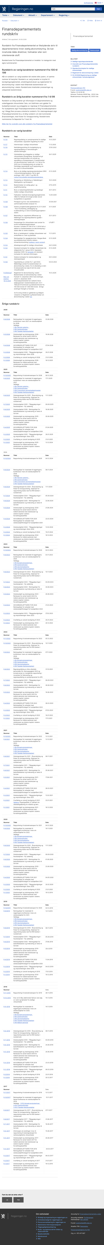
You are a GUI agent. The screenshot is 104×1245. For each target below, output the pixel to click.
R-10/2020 (7, 825)
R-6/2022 (7, 685)
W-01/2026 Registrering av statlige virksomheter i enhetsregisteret (84, 76)
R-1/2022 (7, 718)
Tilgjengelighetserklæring (47, 1227)
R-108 (6, 207)
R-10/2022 (7, 643)
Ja (7, 1200)
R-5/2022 (7, 692)
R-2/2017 (7, 1160)
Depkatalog (84, 1226)
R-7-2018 (7, 1040)
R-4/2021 (7, 788)
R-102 (6, 248)
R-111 (5, 190)
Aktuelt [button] (31, 15)
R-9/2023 (7, 555)
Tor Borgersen (88, 1217)
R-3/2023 (7, 613)
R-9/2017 (7, 1110)
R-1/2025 (7, 442)
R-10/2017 (7, 1097)
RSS (39, 1238)
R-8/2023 (7, 572)
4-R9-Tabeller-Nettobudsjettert (23, 392)
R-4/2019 (7, 959)
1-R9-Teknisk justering (21, 386)
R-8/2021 (7, 756)
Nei (18, 1200)
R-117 (5, 144)
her (31, 297)
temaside (31, 252)
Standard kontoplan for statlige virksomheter (83, 69)
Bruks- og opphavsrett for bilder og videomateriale (50, 1230)
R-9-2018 (7, 1006)
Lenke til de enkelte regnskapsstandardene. (28, 177)
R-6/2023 (7, 587)
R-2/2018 (7, 1074)
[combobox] (73, 8)
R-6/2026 (7, 319)
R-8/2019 (7, 928)
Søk (98, 9)
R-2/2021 (7, 800)
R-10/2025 (7, 375)
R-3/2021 (7, 795)
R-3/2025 (7, 434)
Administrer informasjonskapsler (49, 1225)
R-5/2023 (7, 594)
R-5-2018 (7, 1052)
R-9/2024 (7, 470)
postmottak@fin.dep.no (83, 90)
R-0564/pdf (8, 273)
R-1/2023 (7, 623)
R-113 (5, 180)
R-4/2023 (7, 605)
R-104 (6, 238)
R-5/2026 (7, 334)
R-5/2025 (7, 416)
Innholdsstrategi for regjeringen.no (50, 1220)
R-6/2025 (7, 409)
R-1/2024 (7, 535)
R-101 (5, 257)
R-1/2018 (7, 1077)
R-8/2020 (7, 845)
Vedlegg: (16, 802)
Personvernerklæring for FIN (80, 1230)
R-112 (5, 185)
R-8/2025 (7, 395)
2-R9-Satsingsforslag (20, 388)
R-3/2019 (7, 966)
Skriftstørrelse (88, 3)
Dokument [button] (18, 15)
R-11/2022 (7, 638)
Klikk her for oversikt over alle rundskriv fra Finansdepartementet (27, 124)
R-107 (6, 215)
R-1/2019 (7, 974)
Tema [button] (5, 15)
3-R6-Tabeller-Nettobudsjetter (23, 331)
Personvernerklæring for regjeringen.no (52, 1222)
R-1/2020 (7, 892)
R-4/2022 (7, 703)
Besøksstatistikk (43, 1234)
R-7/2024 (7, 496)
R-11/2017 (7, 1092)
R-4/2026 (7, 345)
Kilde (91, 20)
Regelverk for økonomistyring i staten (85, 73)
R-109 (6, 202)
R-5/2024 (7, 508)
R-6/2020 (7, 859)
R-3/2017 (7, 1155)
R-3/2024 (7, 527)
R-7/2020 (7, 854)
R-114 (5, 171)
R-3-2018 (7, 1069)
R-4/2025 (7, 427)
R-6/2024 (7, 501)
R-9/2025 (7, 378)
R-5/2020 (7, 866)
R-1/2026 (7, 360)
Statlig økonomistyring (80, 50)
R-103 (6, 245)
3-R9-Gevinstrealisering (21, 567)
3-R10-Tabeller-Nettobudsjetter (23, 1107)
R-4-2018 (7, 1062)
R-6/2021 (7, 770)
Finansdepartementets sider (90, 1214)
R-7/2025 (7, 404)
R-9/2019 (7, 911)
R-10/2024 (7, 458)
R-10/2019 (7, 908)
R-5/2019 (7, 948)
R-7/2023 (7, 582)
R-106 (6, 222)
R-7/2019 (7, 937)
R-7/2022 (7, 680)
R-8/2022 (7, 669)
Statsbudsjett (94, 50)
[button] (15, 21)
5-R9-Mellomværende (20, 1022)
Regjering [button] (63, 15)
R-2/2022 (7, 715)
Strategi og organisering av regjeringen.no (52, 1217)
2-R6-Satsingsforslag (20, 329)
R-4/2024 (7, 519)
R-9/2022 (7, 652)
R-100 (6, 262)
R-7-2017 (7, 1124)
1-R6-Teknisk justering (21, 327)
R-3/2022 (7, 710)
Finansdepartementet (83, 36)
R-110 (5, 195)
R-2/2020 (7, 889)
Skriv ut (99, 20)
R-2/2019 (7, 971)
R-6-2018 (7, 1045)
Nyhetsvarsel (42, 1236)
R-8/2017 (7, 1119)
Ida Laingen (84, 1219)
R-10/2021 (7, 736)
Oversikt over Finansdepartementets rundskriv (85, 65)
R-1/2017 (7, 1164)
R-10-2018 (7, 998)
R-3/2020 (7, 884)
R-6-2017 (7, 1131)
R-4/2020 (7, 877)
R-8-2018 (7, 1031)
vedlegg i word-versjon (36, 242)
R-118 (5, 139)
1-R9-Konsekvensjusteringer (23, 563)
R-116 (5, 147)
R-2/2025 (7, 439)
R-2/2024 (7, 532)
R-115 (5, 154)
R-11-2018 (7, 993)
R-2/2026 (7, 357)
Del (83, 20)
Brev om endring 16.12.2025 (7, 279)
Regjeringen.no (22, 9)
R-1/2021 (7, 807)
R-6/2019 (7, 942)
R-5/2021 (7, 777)
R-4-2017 (7, 1149)
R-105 (6, 233)
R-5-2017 (7, 1138)
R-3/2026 (7, 352)
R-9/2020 (7, 828)
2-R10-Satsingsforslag (20, 1105)
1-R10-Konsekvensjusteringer (30, 1103)
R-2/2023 (7, 620)
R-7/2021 (7, 765)
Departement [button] (47, 15)
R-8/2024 (7, 487)
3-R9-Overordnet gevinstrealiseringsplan (27, 390)
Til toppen (31, 1186)
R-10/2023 (7, 550)
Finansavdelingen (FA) (78, 88)
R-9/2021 (7, 739)
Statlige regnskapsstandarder (82, 61)
